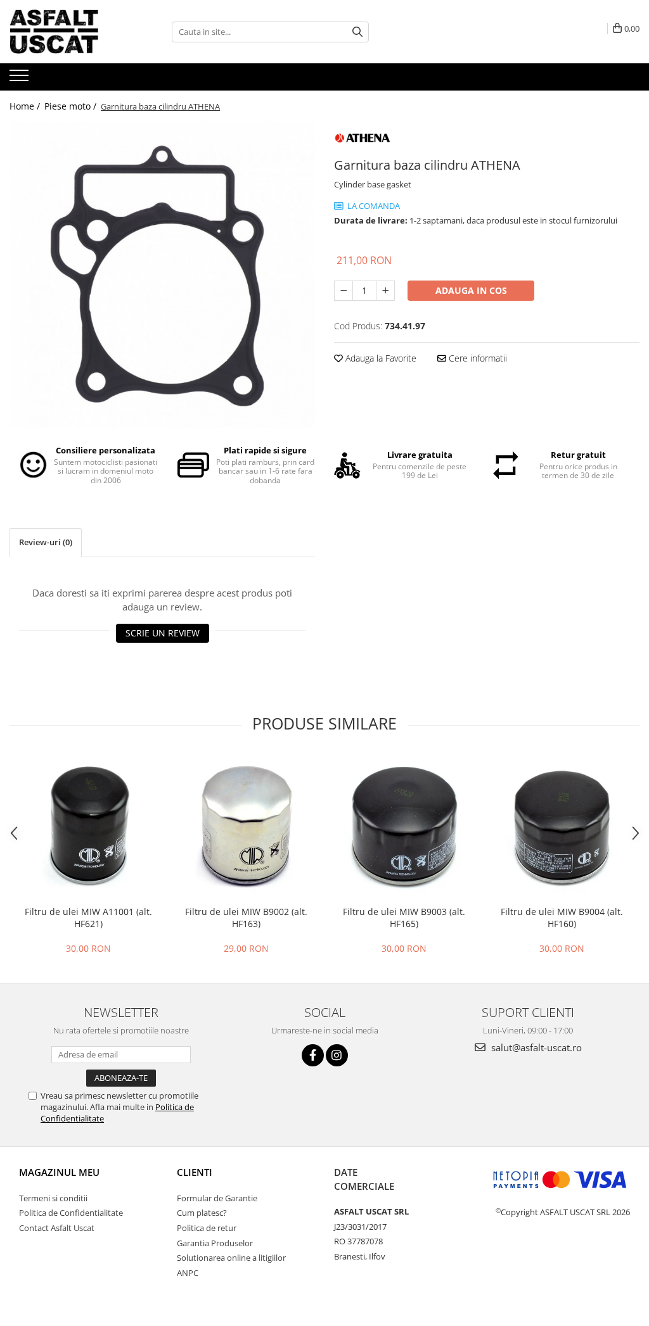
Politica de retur (206, 1228)
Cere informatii (476, 358)
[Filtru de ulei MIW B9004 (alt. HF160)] (561, 826)
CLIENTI (194, 1172)
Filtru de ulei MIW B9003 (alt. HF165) (404, 918)
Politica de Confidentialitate (71, 1212)
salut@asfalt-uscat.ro (535, 1047)
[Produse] (21, 79)
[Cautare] (357, 32)
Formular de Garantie (217, 1198)
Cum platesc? (202, 1212)
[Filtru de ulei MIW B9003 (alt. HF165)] (404, 826)
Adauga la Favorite (379, 358)
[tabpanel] (162, 274)
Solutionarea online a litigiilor (231, 1257)
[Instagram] (337, 1055)
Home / (26, 106)
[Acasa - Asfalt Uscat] (73, 31)
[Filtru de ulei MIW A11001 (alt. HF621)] (88, 826)
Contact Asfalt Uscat (56, 1228)
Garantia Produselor (215, 1243)
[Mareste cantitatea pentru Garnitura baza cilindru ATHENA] (385, 291)
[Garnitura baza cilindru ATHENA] (162, 274)
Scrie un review (162, 633)
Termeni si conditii (53, 1198)
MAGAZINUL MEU (59, 1172)
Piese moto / (71, 106)
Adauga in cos (471, 290)
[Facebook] (313, 1055)
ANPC (187, 1273)
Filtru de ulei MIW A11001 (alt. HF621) (88, 918)
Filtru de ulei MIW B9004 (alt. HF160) (562, 918)
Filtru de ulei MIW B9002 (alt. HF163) (246, 918)
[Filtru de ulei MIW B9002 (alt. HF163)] (246, 826)
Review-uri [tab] (45, 542)
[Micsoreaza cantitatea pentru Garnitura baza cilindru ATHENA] (343, 291)
